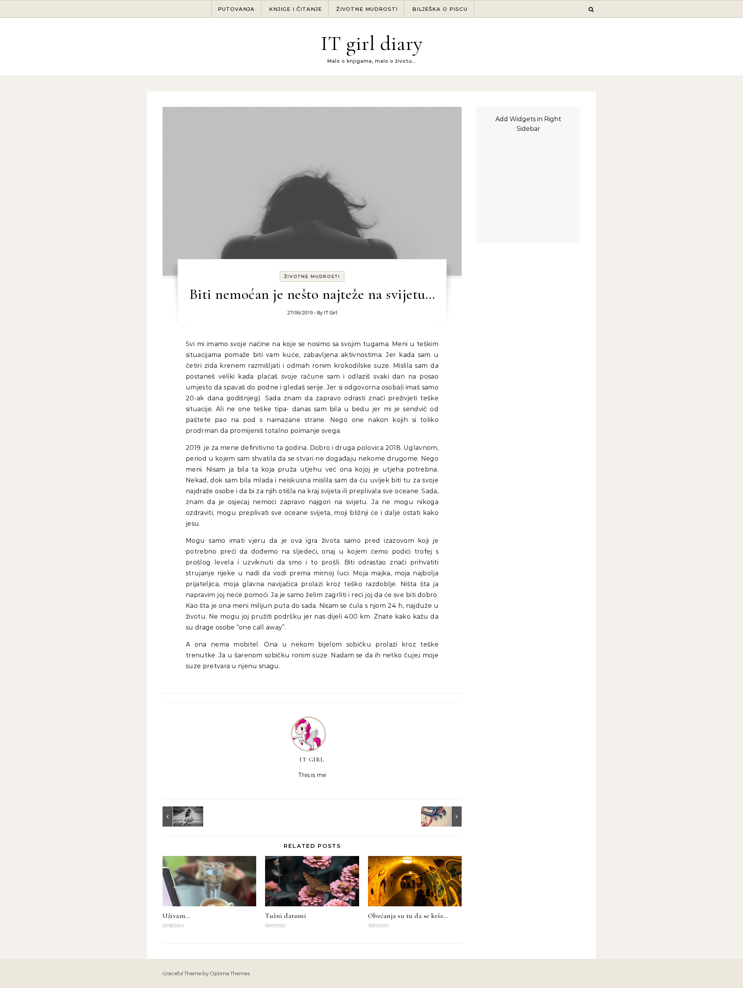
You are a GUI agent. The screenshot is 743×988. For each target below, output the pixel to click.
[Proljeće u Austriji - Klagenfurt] (444, 816)
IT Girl (330, 312)
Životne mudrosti (367, 9)
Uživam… (176, 915)
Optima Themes (230, 973)
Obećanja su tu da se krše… (408, 915)
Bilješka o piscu (439, 9)
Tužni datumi (285, 915)
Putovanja (236, 9)
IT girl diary (372, 43)
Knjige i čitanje (295, 9)
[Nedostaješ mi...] (180, 816)
